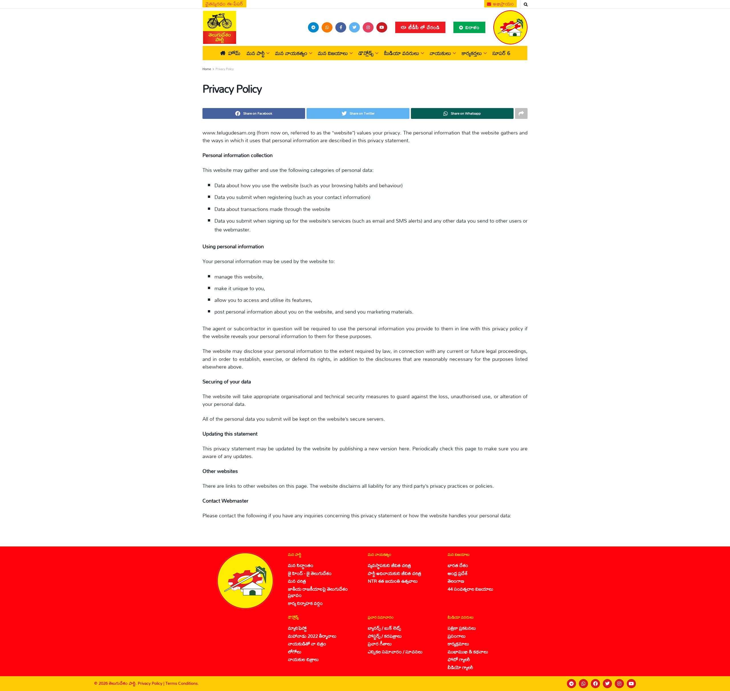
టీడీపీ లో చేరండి (423, 27)
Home (206, 69)
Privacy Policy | (151, 683)
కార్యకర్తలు (472, 53)
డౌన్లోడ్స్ (366, 53)
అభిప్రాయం (503, 3)
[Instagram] (619, 683)
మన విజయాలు (333, 53)
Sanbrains (718, 683)
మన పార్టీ (256, 53)
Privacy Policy (225, 69)
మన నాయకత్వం (291, 53)
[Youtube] (631, 683)
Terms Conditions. (182, 683)
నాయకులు (440, 53)
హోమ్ (234, 53)
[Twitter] (607, 683)
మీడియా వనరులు (401, 53)
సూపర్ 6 (501, 53)
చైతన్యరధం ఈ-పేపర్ (224, 3)
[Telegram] (571, 683)
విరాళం (472, 27)
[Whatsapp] (583, 683)
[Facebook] (595, 683)
